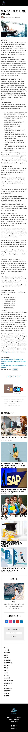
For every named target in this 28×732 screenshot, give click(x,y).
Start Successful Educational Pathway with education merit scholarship (11, 542)
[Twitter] (16, 726)
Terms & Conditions (14, 719)
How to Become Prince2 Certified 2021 (14, 437)
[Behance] (6, 621)
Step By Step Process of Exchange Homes (12, 359)
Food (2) (6, 668)
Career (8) (6, 657)
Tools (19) (6, 693)
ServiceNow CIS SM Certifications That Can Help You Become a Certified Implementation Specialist (13, 464)
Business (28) (7, 652)
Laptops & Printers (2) (9, 680)
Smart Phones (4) (8, 688)
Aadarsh (7, 17)
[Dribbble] (10, 621)
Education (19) (7, 660)
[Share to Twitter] (11, 376)
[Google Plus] (17, 621)
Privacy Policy (18, 717)
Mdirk (16, 728)
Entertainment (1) (8, 662)
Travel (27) (6, 696)
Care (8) (6, 655)
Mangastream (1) (8, 683)
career (15, 369)
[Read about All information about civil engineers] (2, 17)
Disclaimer (9, 717)
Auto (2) (6, 647)
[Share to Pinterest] (19, 376)
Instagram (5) (7, 678)
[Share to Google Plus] (15, 376)
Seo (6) (5, 685)
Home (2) (6, 673)
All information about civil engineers (13, 12)
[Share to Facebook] (8, 376)
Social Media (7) (7, 690)
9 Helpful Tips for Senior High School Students (13, 516)
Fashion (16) (7, 665)
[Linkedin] (21, 621)
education (18, 17)
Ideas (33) (6, 675)
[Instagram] (14, 726)
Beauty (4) (6, 650)
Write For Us (14, 721)
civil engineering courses (9, 352)
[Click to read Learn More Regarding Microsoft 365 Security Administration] (14, 557)
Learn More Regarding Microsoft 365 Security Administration (13, 568)
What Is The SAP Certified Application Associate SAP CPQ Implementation (13, 490)
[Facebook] (14, 621)
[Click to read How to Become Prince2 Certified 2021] (14, 426)
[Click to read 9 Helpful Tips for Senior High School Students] (14, 505)
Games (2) (6, 670)
